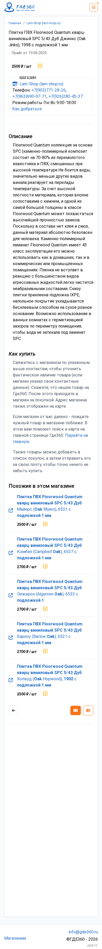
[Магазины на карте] (75, 710)
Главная (15, 23)
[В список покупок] (40, 66)
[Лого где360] (19, 7)
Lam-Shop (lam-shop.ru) (44, 23)
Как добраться (27, 108)
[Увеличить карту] (14, 710)
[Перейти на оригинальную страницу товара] (11, 511)
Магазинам (15, 938)
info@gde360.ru (83, 931)
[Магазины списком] (88, 710)
